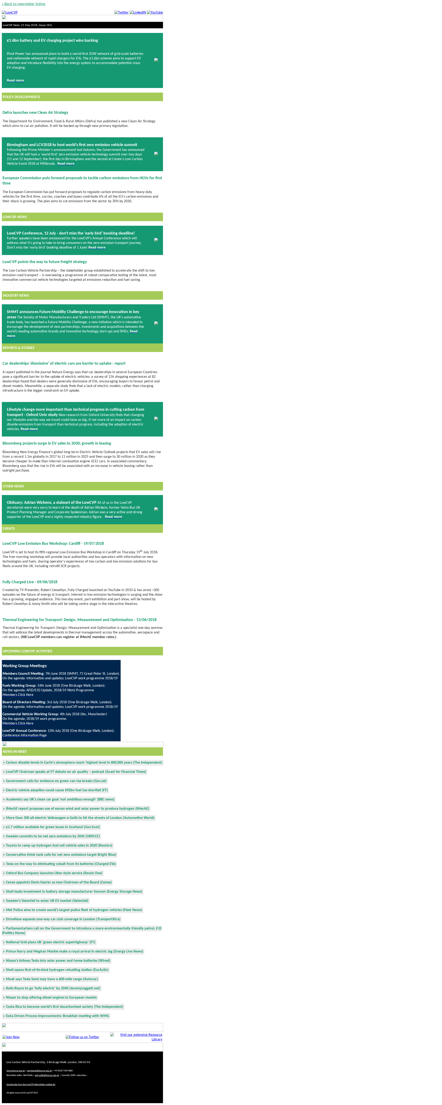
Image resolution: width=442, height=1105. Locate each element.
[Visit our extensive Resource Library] (136, 1039)
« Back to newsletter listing (23, 4)
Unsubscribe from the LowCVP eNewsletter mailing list (30, 1084)
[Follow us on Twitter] (82, 1037)
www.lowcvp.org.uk (15, 1071)
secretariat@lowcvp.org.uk (39, 1071)
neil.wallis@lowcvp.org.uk (47, 1075)
